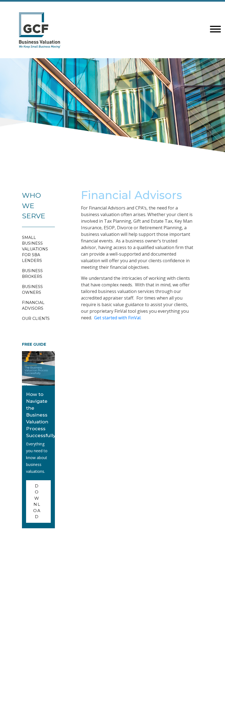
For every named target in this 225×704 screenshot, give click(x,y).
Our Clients (36, 318)
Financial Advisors (33, 305)
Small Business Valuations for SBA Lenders (35, 249)
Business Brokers (32, 273)
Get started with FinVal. (117, 318)
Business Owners (32, 289)
